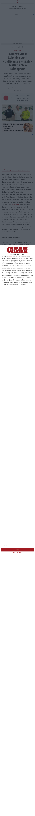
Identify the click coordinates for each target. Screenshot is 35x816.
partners (10, 256)
